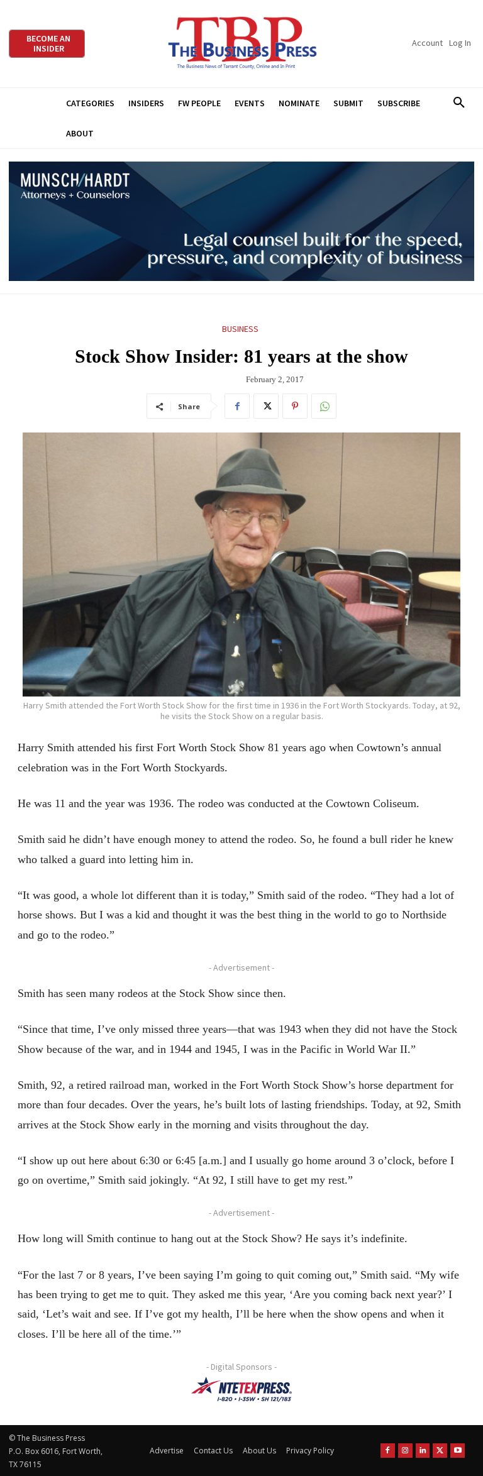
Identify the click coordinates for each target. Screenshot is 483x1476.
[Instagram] (405, 1450)
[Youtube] (457, 1450)
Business (240, 328)
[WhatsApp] (323, 406)
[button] (458, 103)
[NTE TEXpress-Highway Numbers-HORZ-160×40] (241, 1389)
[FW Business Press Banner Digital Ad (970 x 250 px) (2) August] (241, 222)
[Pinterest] (295, 406)
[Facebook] (237, 406)
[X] (266, 406)
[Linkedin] (423, 1450)
